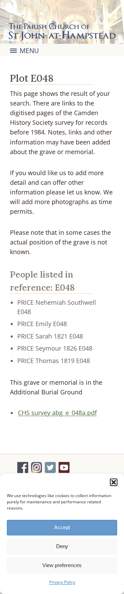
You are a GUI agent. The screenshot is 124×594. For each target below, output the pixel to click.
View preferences (62, 565)
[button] (113, 482)
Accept (62, 527)
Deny (62, 546)
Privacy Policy (62, 582)
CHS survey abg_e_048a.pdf (57, 413)
